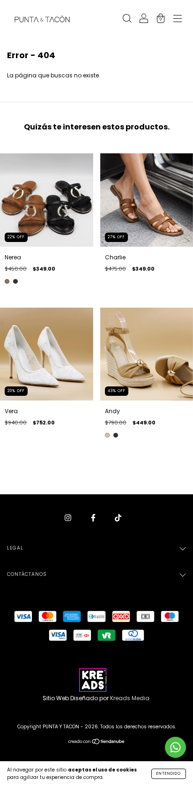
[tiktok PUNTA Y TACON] (118, 517)
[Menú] (177, 19)
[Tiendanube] (96, 743)
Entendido (168, 773)
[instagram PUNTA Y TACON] (68, 517)
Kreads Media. (130, 698)
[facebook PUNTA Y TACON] (94, 517)
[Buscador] (127, 19)
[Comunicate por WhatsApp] (175, 747)
